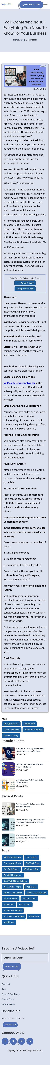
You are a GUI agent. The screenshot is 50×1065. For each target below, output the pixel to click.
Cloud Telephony (11, 730)
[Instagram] (21, 1041)
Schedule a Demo (32, 5)
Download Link (12, 966)
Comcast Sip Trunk (12, 863)
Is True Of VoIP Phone (14, 916)
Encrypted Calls (11, 724)
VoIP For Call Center (13, 893)
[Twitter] (13, 1041)
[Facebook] (5, 1041)
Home (16, 40)
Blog (23, 40)
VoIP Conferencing (33, 730)
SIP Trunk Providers (12, 857)
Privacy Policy (8, 999)
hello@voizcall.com (25, 289)
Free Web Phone (11, 869)
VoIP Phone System (13, 910)
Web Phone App (31, 869)
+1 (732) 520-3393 (25, 283)
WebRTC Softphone (13, 875)
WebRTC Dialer (10, 899)
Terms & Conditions (11, 994)
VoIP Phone (9, 905)
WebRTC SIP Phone (12, 887)
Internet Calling (11, 736)
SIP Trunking (31, 857)
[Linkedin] (29, 1041)
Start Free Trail (10, 1025)
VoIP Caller (31, 887)
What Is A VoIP (29, 899)
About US (6, 984)
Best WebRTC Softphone (15, 881)
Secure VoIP (29, 724)
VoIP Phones (25, 905)
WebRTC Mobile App (36, 893)
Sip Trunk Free (32, 863)
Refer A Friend (8, 1004)
